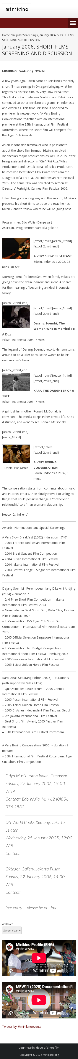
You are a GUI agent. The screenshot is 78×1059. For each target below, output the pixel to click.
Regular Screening (24, 35)
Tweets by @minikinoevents (21, 1026)
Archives (7, 924)
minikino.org (51, 1055)
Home (6, 35)
